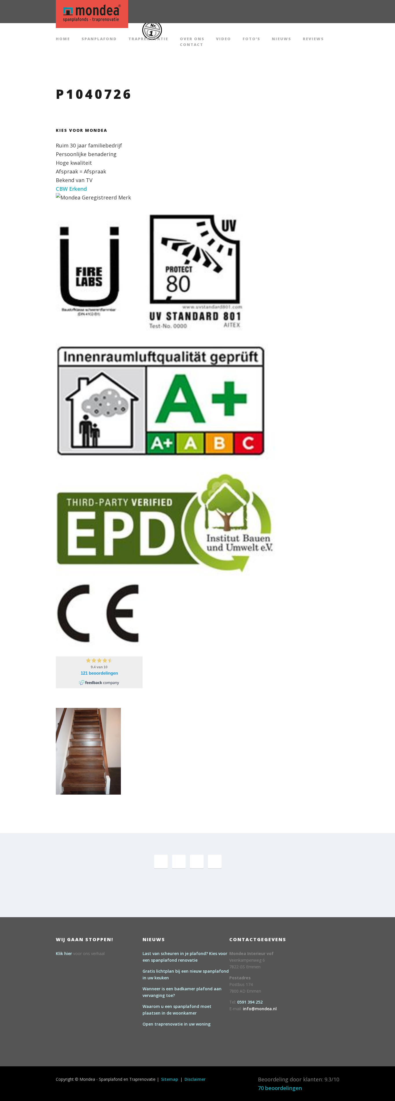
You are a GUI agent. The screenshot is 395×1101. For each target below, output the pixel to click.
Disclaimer (195, 1079)
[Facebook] (161, 861)
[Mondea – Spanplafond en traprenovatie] (92, 13)
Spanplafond (99, 39)
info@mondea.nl (260, 1008)
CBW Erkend (71, 188)
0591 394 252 (250, 1002)
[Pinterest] (179, 861)
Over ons (192, 39)
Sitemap (169, 1079)
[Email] (215, 861)
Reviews (313, 39)
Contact (191, 45)
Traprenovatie (148, 39)
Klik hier (64, 953)
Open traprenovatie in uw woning (177, 1024)
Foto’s (251, 39)
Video (223, 39)
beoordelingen (280, 1088)
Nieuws (281, 39)
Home (63, 39)
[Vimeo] (197, 861)
